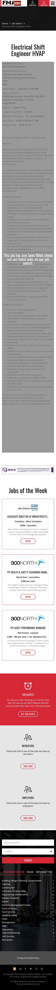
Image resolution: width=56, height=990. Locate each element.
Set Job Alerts (28, 714)
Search (28, 860)
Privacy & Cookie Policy (28, 958)
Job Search (17, 23)
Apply (28, 541)
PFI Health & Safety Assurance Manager (28, 572)
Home (5, 23)
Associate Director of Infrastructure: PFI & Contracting (28, 516)
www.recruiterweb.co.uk (29, 984)
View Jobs (28, 766)
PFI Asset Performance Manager (28, 628)
